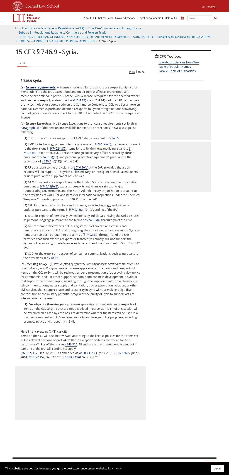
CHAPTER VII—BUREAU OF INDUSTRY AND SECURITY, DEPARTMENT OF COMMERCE (74, 37)
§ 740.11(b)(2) (49, 186)
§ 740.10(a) (81, 167)
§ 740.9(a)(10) (49, 157)
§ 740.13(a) (76, 210)
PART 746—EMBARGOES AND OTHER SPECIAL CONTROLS (57, 41)
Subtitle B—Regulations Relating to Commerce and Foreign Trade (62, 32)
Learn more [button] (115, 468)
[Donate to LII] (182, 18)
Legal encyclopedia (150, 18)
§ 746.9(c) (71, 344)
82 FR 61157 (36, 357)
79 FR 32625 (122, 353)
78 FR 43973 (87, 353)
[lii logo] (26, 18)
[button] (215, 18)
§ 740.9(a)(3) (103, 144)
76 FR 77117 (29, 353)
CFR (22, 63)
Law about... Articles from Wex (179, 62)
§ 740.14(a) (93, 220)
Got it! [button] (217, 468)
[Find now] (215, 18)
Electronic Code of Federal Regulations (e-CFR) (53, 28)
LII (16, 28)
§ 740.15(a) (91, 235)
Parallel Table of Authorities (177, 71)
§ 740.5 (114, 138)
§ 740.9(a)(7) (58, 148)
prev (132, 71)
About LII (89, 18)
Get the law (105, 18)
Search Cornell (209, 6)
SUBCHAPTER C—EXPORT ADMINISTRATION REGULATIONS (172, 37)
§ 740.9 (46, 161)
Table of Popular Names (175, 67)
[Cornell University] (18, 5)
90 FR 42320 (73, 357)
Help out (170, 18)
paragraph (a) (30, 128)
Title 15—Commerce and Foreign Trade (114, 28)
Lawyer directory (125, 18)
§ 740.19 (52, 258)
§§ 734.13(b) (81, 100)
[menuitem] (89, 18)
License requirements (40, 87)
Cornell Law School (41, 5)
